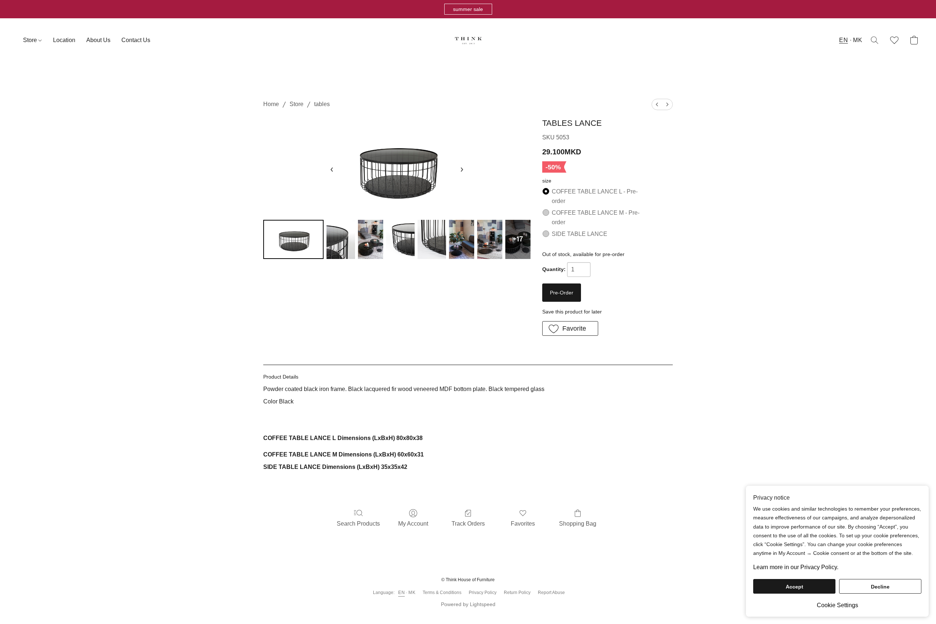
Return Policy (517, 592)
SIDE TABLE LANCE (579, 234)
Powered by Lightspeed (468, 604)
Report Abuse (551, 592)
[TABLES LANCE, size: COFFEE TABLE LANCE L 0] (293, 239)
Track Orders (468, 523)
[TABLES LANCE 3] (400, 239)
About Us (98, 40)
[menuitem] (657, 104)
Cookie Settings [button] (837, 605)
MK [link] (411, 592)
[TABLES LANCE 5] (461, 239)
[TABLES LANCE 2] (370, 239)
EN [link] (401, 592)
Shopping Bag (577, 523)
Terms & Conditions (442, 592)
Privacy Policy (483, 592)
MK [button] (857, 40)
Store (30, 40)
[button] (468, 9)
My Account (413, 523)
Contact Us (135, 40)
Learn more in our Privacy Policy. (795, 567)
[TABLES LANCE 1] (341, 239)
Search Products (358, 523)
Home (271, 104)
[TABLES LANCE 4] (432, 239)
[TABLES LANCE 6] (489, 239)
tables (322, 104)
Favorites (523, 523)
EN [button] (843, 40)
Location (64, 40)
